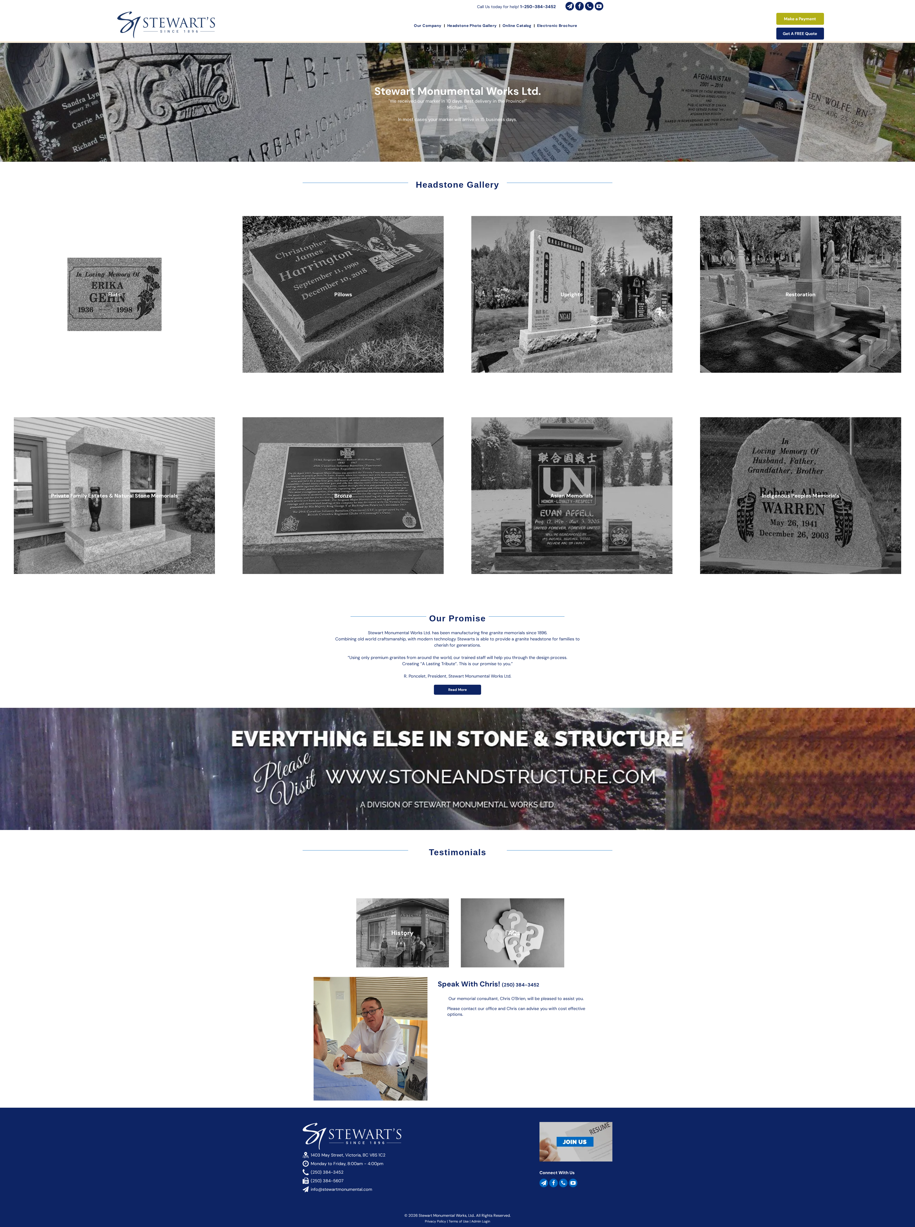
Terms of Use (459, 1221)
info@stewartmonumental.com (341, 1189)
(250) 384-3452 (520, 985)
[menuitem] (428, 25)
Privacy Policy (435, 1221)
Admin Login (480, 1221)
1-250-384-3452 (538, 7)
